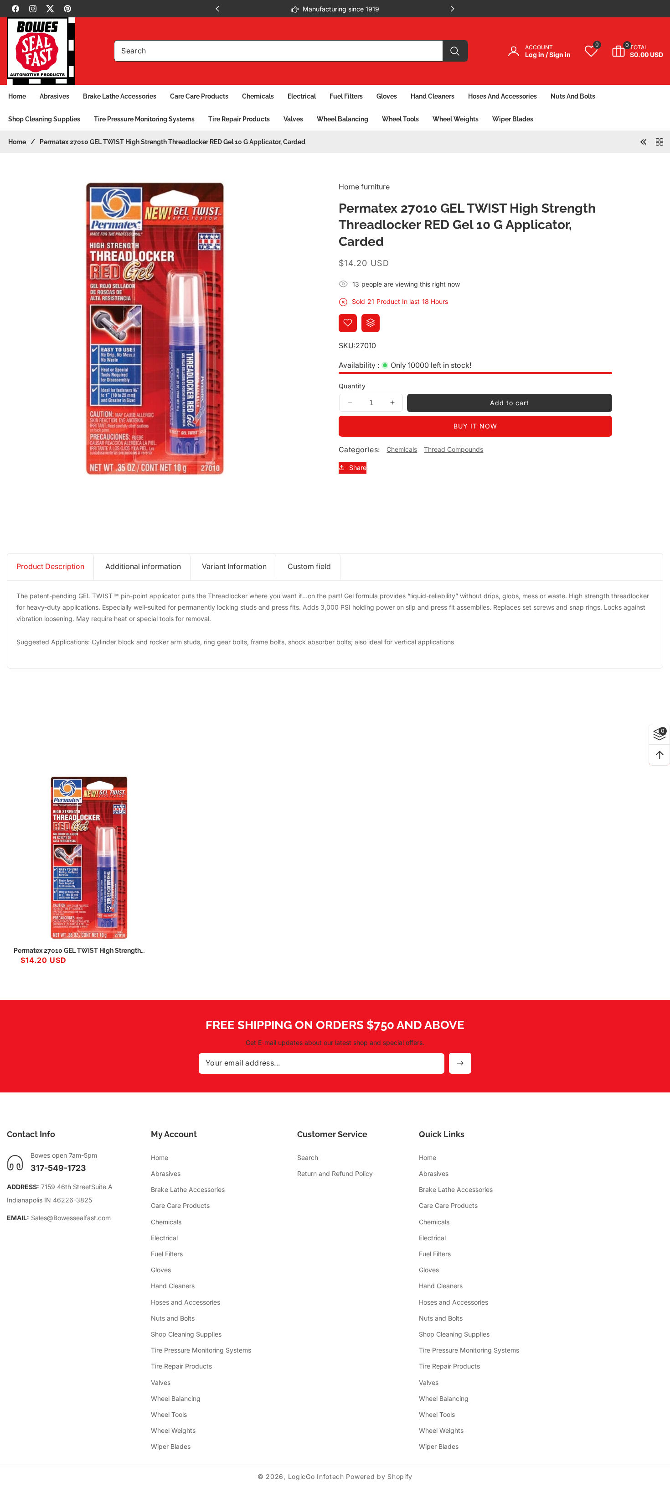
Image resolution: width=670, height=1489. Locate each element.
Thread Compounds (453, 449)
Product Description (50, 566)
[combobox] (291, 51)
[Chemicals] (659, 141)
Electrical (164, 1238)
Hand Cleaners (173, 1286)
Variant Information (234, 566)
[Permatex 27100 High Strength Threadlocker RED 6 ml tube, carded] (643, 141)
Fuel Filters (167, 1254)
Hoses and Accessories (185, 1302)
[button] (630, 51)
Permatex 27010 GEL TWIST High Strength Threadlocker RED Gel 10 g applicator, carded (82, 951)
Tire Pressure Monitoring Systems (201, 1350)
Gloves (161, 1270)
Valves (160, 1382)
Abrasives (165, 1174)
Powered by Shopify (379, 1476)
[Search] (455, 51)
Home (17, 142)
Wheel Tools (169, 1415)
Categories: (359, 449)
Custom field (309, 566)
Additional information (143, 566)
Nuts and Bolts (173, 1318)
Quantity (352, 386)
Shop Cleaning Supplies (186, 1334)
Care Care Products (180, 1206)
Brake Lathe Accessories (188, 1190)
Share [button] (357, 467)
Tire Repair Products (181, 1366)
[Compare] (370, 322)
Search (307, 1158)
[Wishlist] (348, 322)
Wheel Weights (173, 1431)
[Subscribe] (460, 1063)
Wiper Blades (171, 1447)
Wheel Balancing (176, 1398)
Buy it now (475, 425)
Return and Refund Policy (335, 1174)
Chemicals (402, 449)
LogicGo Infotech (316, 1476)
